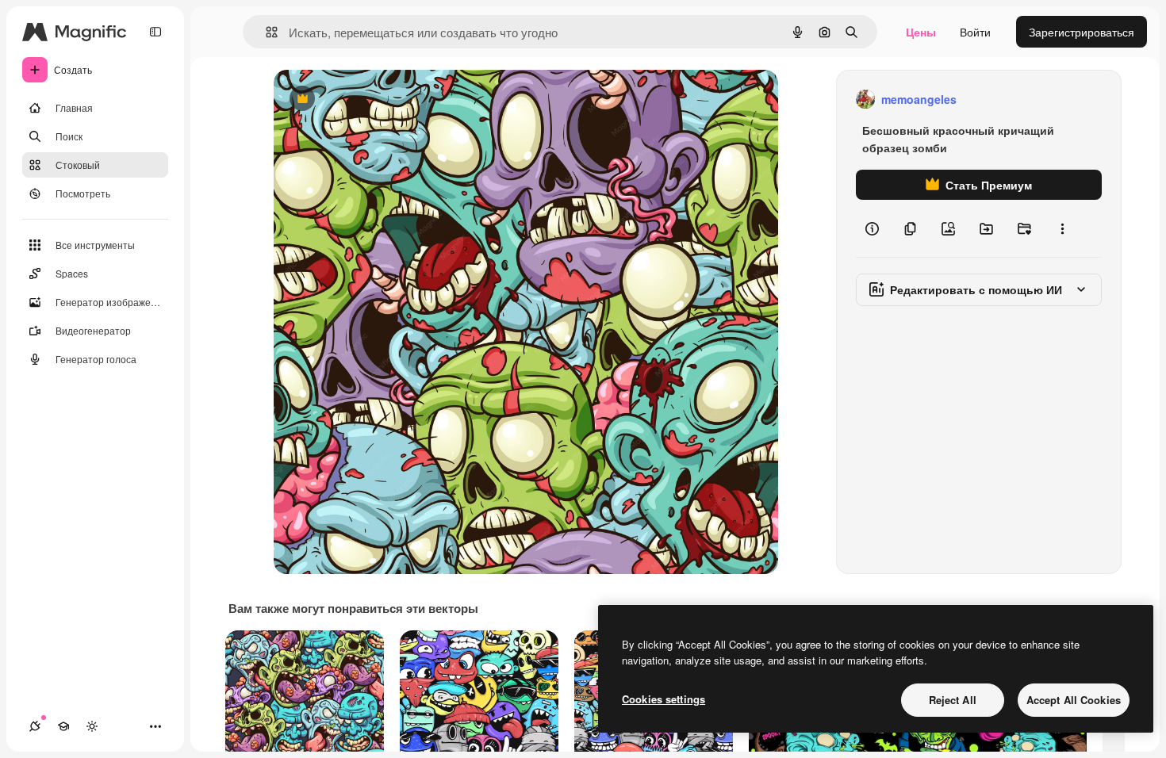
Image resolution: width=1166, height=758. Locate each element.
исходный (380, 99)
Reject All (952, 699)
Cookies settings (663, 698)
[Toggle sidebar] (155, 31)
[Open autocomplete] (265, 32)
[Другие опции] (1062, 228)
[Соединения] (35, 726)
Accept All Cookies (1073, 699)
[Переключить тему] (92, 726)
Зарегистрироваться (1081, 32)
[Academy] (63, 726)
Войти (975, 32)
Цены (921, 32)
